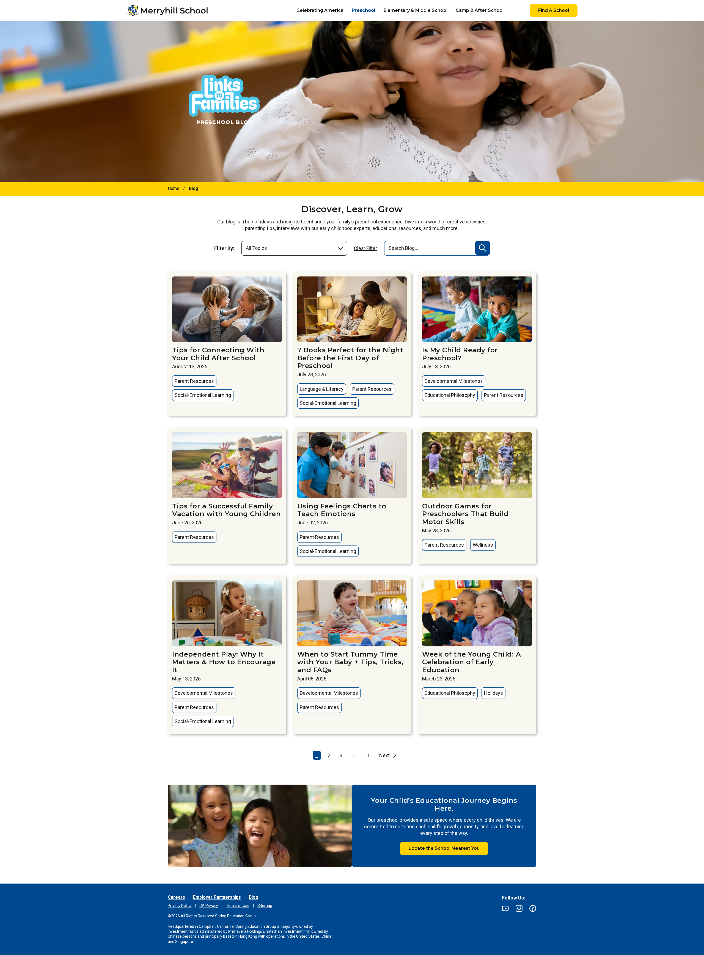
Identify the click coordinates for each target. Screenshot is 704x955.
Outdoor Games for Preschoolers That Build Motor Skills (465, 514)
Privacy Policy (179, 905)
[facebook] (532, 908)
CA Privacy (208, 905)
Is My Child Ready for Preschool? (460, 354)
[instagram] (519, 908)
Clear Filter (365, 248)
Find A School (553, 10)
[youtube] (505, 908)
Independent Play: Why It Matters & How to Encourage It (224, 662)
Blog (253, 897)
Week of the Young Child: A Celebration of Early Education (471, 662)
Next (384, 755)
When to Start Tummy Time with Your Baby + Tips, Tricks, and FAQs (350, 662)
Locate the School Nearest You (444, 848)
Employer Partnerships (217, 897)
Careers (176, 897)
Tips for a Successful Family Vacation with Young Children (226, 510)
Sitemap (264, 905)
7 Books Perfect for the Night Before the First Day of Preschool (350, 358)
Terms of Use (237, 905)
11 (367, 755)
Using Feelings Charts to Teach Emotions (341, 510)
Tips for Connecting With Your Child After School (218, 354)
